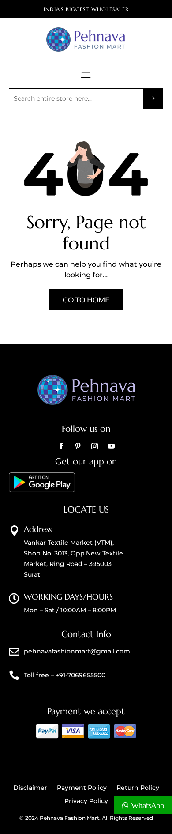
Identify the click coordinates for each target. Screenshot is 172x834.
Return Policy (137, 788)
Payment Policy (82, 788)
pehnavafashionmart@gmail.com (77, 651)
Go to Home (86, 300)
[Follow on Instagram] (94, 446)
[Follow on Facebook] (60, 446)
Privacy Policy (86, 801)
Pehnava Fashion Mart (69, 818)
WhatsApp (147, 805)
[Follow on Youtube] (111, 446)
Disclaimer (30, 788)
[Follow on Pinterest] (77, 446)
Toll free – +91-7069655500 (64, 675)
